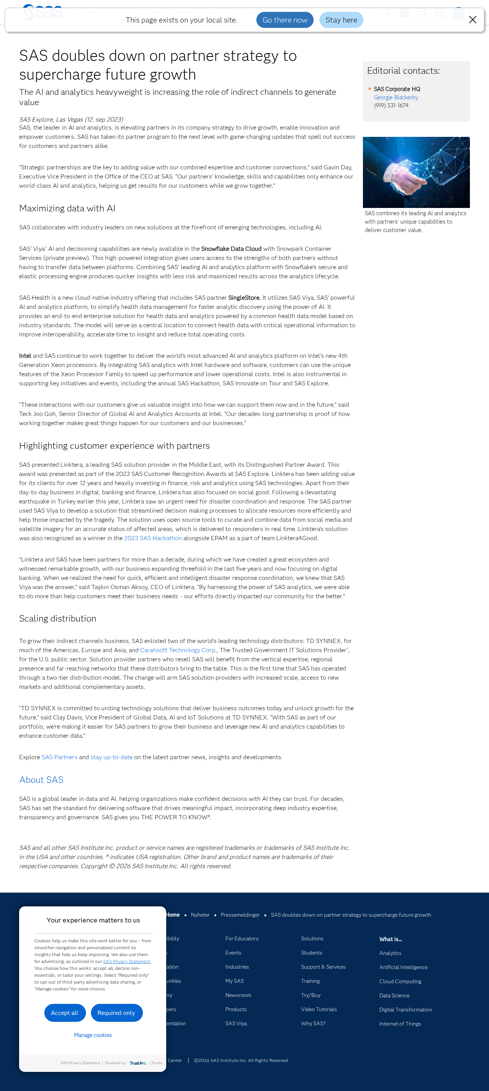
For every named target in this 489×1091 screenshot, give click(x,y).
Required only (116, 1012)
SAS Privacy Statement (127, 961)
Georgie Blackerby (396, 97)
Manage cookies (93, 1035)
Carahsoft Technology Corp (177, 650)
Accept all (64, 1012)
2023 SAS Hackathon (153, 538)
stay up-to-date (112, 757)
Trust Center (169, 1060)
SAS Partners (60, 757)
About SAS (41, 779)
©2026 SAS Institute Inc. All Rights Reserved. (241, 1060)
